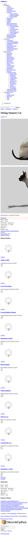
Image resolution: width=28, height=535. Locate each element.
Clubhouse (12, 79)
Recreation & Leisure (12, 25)
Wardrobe (17, 503)
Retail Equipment (11, 34)
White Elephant (6, 390)
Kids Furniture (13, 16)
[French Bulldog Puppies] (8, 308)
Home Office (10, 60)
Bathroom (9, 54)
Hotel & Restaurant (11, 90)
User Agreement (23, 516)
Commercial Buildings (12, 43)
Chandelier (7, 510)
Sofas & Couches (10, 505)
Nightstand (5, 508)
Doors (4, 506)
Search (17, 107)
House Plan (10, 53)
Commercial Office (11, 89)
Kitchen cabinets (7, 501)
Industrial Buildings (11, 46)
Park (8, 99)
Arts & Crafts (10, 8)
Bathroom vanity (17, 502)
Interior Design (7, 51)
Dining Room (10, 57)
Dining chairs (18, 506)
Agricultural (10, 40)
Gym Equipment (14, 29)
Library (12, 85)
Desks (12, 501)
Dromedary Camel (7, 469)
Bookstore (12, 75)
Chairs (6, 502)
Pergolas (10, 509)
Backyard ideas (15, 509)
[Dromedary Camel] (8, 464)
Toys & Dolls (13, 33)
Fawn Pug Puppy (6, 286)
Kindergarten (13, 83)
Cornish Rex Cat (6, 443)
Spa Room (12, 86)
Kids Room (10, 68)
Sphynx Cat (4, 417)
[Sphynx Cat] (8, 412)
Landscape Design (8, 92)
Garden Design (10, 95)
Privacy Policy (14, 516)
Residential (9, 44)
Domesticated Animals (8, 231)
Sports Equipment (14, 32)
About (2, 516)
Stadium (8, 506)
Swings (19, 508)
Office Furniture (14, 13)
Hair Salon (12, 82)
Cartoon (16, 508)
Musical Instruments (12, 23)
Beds (2, 501)
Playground (13, 30)
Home (5, 4)
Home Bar (9, 61)
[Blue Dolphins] (8, 360)
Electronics (9, 9)
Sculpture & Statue (11, 36)
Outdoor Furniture (14, 15)
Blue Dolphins (5, 364)
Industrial (9, 19)
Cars (14, 503)
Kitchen (9, 64)
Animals (9, 6)
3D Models (6, 5)
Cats (2, 231)
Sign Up (9, 530)
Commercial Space (11, 72)
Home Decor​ (10, 18)
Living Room (10, 67)
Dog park (10, 502)
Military (9, 22)
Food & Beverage (11, 11)
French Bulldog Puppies (8, 312)
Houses (11, 503)
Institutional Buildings (12, 48)
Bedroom (9, 55)
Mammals (16, 231)
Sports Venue (10, 50)
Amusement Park (14, 26)
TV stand (7, 503)
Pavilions (5, 509)
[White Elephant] (8, 386)
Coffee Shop (13, 76)
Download (3, 218)
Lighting (9, 20)
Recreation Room (11, 69)
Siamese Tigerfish (5, 235)
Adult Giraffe (5, 260)
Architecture (7, 39)
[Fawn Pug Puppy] (8, 281)
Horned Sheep (4, 233)
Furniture (9, 12)
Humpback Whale (6, 338)
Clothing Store (13, 78)
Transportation (10, 37)
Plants (8, 93)
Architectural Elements (12, 41)
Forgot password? (5, 533)
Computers (24, 508)
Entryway (9, 71)
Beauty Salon (13, 74)
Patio (8, 97)
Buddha (12, 508)
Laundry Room (10, 65)
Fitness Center (13, 81)
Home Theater (10, 62)
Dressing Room (11, 58)
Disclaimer (7, 516)
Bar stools (12, 506)
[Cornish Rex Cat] (8, 438)
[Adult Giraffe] (8, 255)
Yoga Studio (13, 88)
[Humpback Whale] (8, 334)
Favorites (3, 479)
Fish (9, 508)
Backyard (9, 96)
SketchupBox (4, 1)
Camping (12, 27)
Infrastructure (10, 47)
